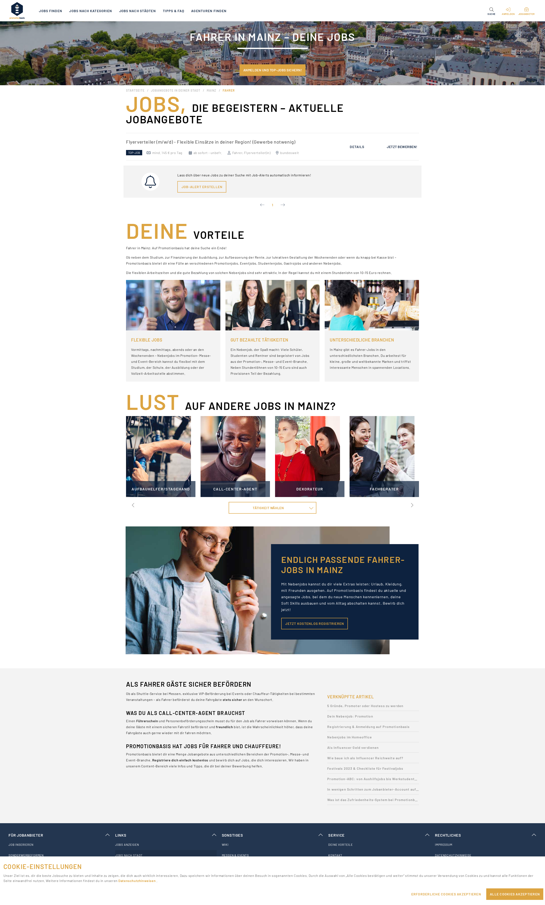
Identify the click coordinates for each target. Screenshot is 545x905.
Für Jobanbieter (26, 835)
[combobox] (273, 508)
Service (336, 835)
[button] (491, 10)
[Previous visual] (133, 505)
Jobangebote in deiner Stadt (175, 90)
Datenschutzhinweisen (137, 881)
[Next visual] (412, 505)
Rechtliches (448, 835)
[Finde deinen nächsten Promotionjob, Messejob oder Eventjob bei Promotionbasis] (17, 10)
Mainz (211, 90)
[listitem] (59, 844)
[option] (272, 146)
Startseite (135, 90)
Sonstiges (232, 835)
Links (120, 835)
